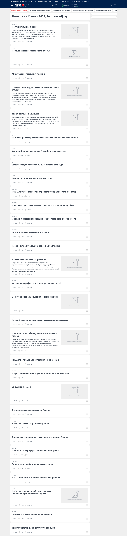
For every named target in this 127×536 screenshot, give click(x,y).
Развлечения (27, 331)
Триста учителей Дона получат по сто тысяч (34, 528)
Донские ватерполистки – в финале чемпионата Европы (40, 437)
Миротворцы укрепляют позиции (28, 74)
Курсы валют (66, 1)
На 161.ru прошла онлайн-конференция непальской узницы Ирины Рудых (31, 492)
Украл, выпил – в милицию (25, 114)
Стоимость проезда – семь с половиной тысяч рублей (35, 88)
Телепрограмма (42, 1)
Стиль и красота (37, 331)
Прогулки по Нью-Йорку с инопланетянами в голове (34, 334)
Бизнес (14, 24)
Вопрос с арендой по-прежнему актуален (32, 464)
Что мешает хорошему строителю (29, 259)
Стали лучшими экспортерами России (31, 410)
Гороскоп (58, 1)
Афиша (51, 1)
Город (14, 48)
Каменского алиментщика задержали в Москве (36, 246)
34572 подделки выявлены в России (30, 232)
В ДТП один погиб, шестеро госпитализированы (36, 477)
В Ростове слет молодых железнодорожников (35, 297)
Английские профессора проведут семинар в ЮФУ (37, 283)
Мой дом (15, 189)
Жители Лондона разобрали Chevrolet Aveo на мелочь (38, 151)
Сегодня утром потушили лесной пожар (32, 514)
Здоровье (20, 331)
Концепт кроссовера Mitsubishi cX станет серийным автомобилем (45, 138)
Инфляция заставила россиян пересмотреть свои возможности (44, 219)
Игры (78, 1)
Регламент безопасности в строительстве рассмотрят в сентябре (44, 192)
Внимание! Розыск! (21, 387)
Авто (13, 85)
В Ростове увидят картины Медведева (31, 423)
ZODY (73, 1)
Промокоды (85, 1)
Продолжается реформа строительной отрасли (35, 450)
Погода (33, 1)
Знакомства (26, 1)
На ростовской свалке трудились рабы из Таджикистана (40, 373)
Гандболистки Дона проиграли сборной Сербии (35, 360)
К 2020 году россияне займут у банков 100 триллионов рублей (43, 205)
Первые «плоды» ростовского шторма (31, 51)
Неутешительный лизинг (24, 27)
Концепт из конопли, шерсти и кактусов (32, 178)
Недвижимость (16, 1)
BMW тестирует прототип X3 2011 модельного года (37, 165)
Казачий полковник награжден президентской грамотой (40, 320)
